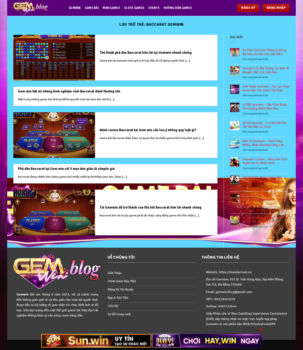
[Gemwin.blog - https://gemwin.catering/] (36, 8)
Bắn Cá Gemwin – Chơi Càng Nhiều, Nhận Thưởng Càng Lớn (263, 143)
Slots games (134, 8)
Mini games (111, 8)
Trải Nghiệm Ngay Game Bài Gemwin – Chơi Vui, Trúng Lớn (263, 179)
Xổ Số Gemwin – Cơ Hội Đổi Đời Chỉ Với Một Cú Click (264, 125)
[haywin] (207, 341)
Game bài (92, 8)
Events (154, 8)
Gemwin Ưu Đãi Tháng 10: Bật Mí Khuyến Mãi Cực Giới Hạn (265, 70)
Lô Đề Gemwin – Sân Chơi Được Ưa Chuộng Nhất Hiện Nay (264, 107)
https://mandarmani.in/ (235, 272)
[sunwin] (96, 341)
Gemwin (75, 8)
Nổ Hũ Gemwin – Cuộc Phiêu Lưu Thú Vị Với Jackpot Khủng (265, 220)
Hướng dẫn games (178, 8)
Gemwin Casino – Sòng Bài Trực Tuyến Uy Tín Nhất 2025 (264, 161)
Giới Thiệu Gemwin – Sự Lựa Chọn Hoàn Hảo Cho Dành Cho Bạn (266, 88)
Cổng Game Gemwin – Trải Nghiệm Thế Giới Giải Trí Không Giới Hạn (264, 199)
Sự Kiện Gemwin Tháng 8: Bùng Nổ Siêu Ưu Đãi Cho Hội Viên (264, 52)
